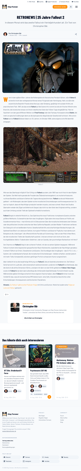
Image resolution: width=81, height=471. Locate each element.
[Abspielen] (49, 397)
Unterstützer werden (60, 7)
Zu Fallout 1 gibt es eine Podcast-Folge (23, 285)
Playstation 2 (38, 394)
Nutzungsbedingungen (8, 447)
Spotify (41, 1)
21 (67, 397)
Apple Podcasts (52, 1)
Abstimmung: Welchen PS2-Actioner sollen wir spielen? (65, 363)
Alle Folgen (42, 415)
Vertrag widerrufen (7, 440)
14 (14, 397)
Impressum (5, 445)
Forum (62, 415)
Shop (61, 422)
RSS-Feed (32, 1)
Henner (10, 391)
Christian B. (37, 390)
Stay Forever (13, 7)
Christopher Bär (30, 306)
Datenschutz (5, 443)
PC (31, 394)
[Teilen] (76, 34)
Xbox (45, 394)
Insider (62, 420)
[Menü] (76, 7)
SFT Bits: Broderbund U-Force (13, 371)
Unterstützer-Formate (45, 420)
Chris (35, 386)
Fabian (19, 391)
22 (41, 397)
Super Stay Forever (44, 346)
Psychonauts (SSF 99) (38, 370)
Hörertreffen (63, 418)
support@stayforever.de (9, 431)
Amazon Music (65, 1)
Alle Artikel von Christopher (33, 318)
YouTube (76, 1)
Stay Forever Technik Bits (16, 346)
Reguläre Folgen (43, 418)
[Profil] (71, 7)
